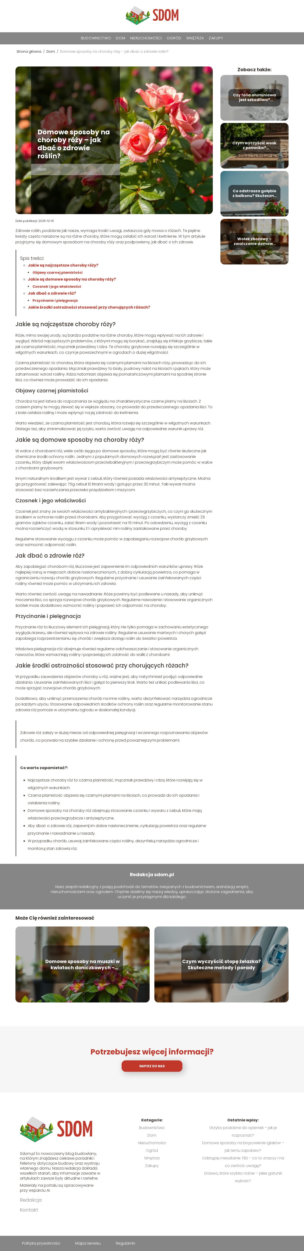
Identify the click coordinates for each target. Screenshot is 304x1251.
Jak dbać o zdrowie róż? (52, 293)
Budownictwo (96, 38)
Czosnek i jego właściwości (57, 286)
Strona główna (29, 51)
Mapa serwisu (88, 1243)
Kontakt (29, 1210)
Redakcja (31, 1200)
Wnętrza (195, 38)
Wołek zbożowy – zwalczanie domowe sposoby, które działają (254, 242)
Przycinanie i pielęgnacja (55, 300)
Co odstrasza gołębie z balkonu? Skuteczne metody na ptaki (254, 194)
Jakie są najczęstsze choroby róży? (63, 265)
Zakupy (216, 38)
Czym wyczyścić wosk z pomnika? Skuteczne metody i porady (254, 146)
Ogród (174, 38)
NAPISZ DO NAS (152, 1066)
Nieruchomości (146, 38)
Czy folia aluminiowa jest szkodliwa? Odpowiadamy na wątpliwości (254, 98)
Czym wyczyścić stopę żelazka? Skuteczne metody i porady (221, 964)
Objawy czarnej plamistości (57, 272)
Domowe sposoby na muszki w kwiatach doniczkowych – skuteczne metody (82, 964)
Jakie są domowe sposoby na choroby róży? (72, 279)
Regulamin (125, 1243)
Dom (120, 38)
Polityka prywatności (41, 1243)
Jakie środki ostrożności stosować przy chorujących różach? (89, 307)
